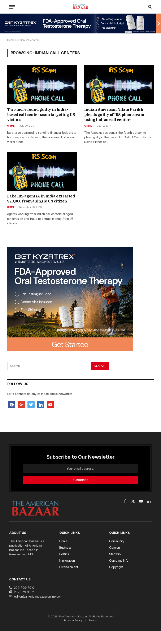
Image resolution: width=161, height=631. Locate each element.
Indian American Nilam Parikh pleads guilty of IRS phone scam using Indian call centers (114, 114)
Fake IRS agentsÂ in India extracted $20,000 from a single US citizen (41, 199)
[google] (21, 404)
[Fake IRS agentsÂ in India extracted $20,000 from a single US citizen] (42, 171)
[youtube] (50, 404)
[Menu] (12, 6)
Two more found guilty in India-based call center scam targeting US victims (41, 114)
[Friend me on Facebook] (11, 404)
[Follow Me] (31, 404)
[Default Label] (40, 404)
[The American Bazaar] (80, 6)
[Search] (149, 6)
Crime (11, 125)
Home (11, 40)
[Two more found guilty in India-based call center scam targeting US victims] (42, 84)
